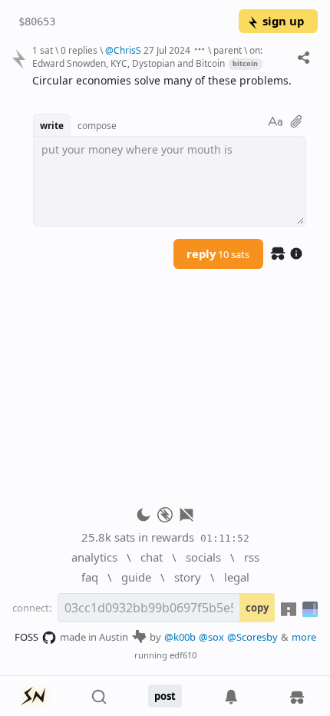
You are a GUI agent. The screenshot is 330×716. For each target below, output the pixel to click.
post (165, 696)
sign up (283, 20)
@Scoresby (252, 637)
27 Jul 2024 (167, 50)
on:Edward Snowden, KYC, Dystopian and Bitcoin (147, 56)
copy (257, 608)
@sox (211, 637)
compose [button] (97, 125)
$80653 (36, 21)
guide (136, 577)
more (304, 637)
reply (217, 253)
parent (227, 50)
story (187, 577)
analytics (94, 557)
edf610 (183, 655)
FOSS (26, 637)
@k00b (180, 637)
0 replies (79, 50)
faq (89, 577)
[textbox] (169, 81)
